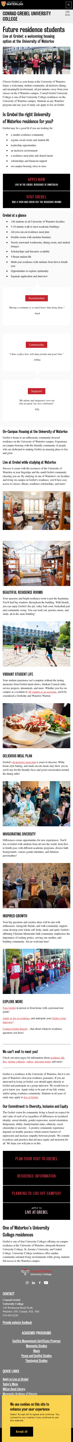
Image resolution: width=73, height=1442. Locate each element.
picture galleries (16, 1061)
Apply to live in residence (16, 1018)
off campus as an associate (42, 691)
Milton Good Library (14, 1389)
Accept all (21, 1431)
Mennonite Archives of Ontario (20, 1394)
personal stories (43, 1061)
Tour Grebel (9, 1008)
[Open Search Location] (69, 5)
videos (29, 1061)
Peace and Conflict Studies (36, 1356)
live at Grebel (31, 1097)
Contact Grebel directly (15, 1028)
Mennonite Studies (36, 1346)
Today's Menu (10, 1384)
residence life (57, 1057)
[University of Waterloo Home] (12, 4)
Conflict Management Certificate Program (36, 1341)
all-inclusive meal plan (24, 762)
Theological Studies (36, 1361)
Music (36, 1351)
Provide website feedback (17, 1322)
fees (5, 1061)
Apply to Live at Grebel (15, 1379)
